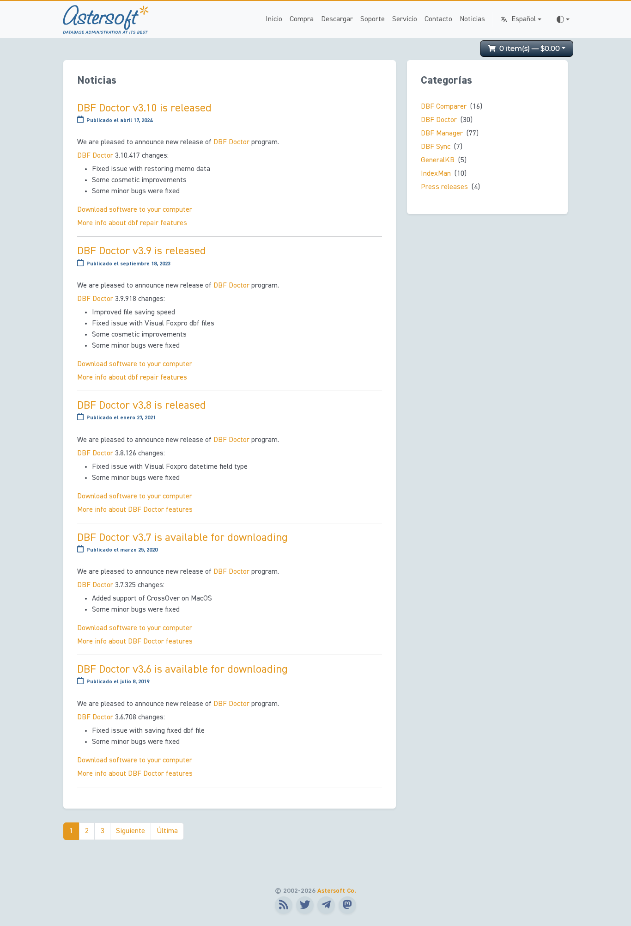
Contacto (438, 19)
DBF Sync (435, 147)
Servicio (404, 19)
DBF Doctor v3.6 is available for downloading (182, 669)
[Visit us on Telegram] (326, 905)
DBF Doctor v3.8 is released (141, 405)
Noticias (472, 19)
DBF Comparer (444, 106)
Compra (302, 19)
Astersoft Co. (336, 891)
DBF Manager (442, 133)
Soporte (372, 19)
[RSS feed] (283, 905)
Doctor (231, 142)
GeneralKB (438, 160)
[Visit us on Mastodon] (347, 905)
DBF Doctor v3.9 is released (141, 251)
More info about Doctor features (135, 510)
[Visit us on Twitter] (305, 905)
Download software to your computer (134, 210)
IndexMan (436, 174)
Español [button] (523, 19)
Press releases (444, 187)
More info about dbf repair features (132, 223)
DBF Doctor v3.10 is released (144, 108)
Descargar (337, 19)
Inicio (274, 19)
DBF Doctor (439, 120)
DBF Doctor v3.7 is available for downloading (182, 537)
